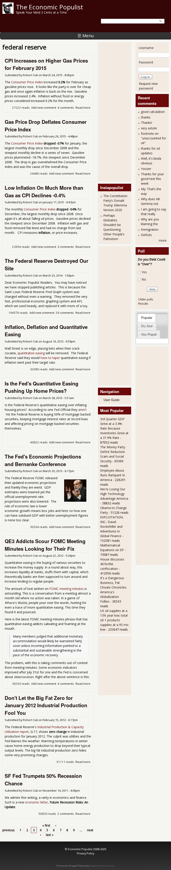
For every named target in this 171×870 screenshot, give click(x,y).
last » (49, 835)
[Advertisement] (118, 111)
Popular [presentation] (146, 318)
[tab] (146, 318)
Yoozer (146, 169)
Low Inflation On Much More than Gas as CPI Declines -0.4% (44, 191)
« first (46, 825)
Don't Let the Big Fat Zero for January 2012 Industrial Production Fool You (46, 705)
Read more (82, 108)
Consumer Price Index (27, 82)
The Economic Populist (49, 7)
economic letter (36, 802)
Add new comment (43, 108)
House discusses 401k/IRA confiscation (112, 564)
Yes (144, 272)
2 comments (65, 814)
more (163, 240)
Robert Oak (30, 75)
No (144, 279)
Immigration (150, 229)
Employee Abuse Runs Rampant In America (112, 475)
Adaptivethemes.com (102, 865)
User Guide (112, 399)
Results (143, 304)
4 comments (65, 108)
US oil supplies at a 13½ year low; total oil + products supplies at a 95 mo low (114, 620)
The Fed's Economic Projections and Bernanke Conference (43, 460)
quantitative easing (31, 353)
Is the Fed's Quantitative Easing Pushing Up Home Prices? (41, 387)
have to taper (50, 358)
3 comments (65, 247)
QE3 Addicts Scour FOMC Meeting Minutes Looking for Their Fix (45, 545)
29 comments (65, 313)
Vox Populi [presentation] (149, 334)
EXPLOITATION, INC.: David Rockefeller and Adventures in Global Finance (112, 526)
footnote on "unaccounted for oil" (153, 138)
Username (146, 48)
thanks (146, 117)
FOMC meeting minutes (66, 589)
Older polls (145, 299)
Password (146, 62)
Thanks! (146, 122)
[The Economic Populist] (8, 12)
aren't (82, 409)
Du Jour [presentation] (147, 326)
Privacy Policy (85, 853)
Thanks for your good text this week (152, 178)
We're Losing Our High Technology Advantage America (114, 494)
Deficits (146, 235)
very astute (149, 128)
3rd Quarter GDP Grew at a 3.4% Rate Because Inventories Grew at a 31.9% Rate (114, 428)
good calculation (153, 112)
